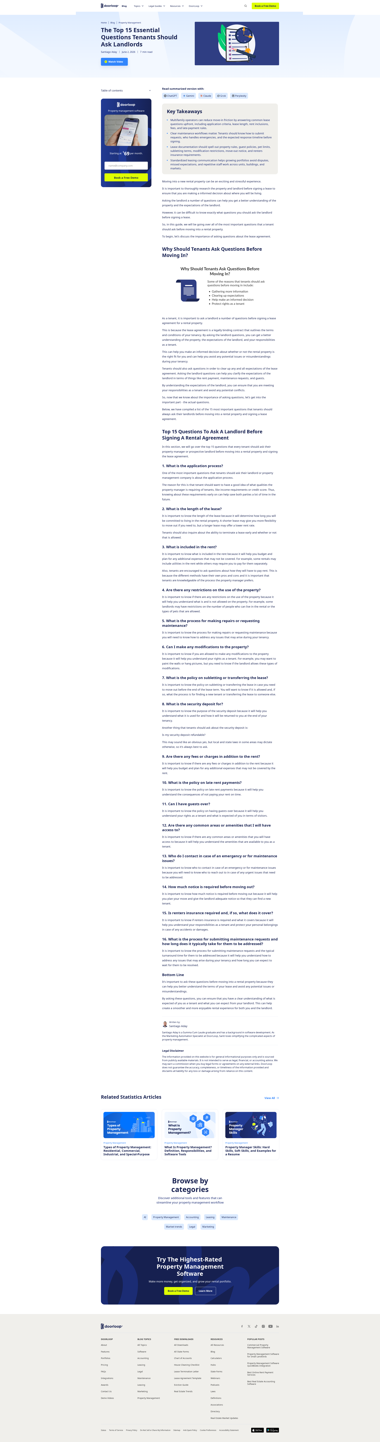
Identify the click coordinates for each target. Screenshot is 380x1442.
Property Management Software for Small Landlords (263, 1355)
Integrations (107, 1378)
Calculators (216, 1358)
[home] (110, 5)
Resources (217, 1339)
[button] (139, 6)
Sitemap (176, 1430)
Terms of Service (116, 1430)
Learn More (205, 1291)
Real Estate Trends (183, 1391)
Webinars (215, 1378)
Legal (140, 1371)
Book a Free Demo (265, 6)
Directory (215, 1411)
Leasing (141, 1365)
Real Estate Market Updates (224, 1418)
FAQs (103, 1371)
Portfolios (105, 1358)
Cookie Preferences (208, 1430)
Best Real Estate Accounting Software (261, 1382)
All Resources (217, 1345)
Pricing (104, 1365)
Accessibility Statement (229, 1430)
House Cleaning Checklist (186, 1365)
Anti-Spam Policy (190, 1430)
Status (103, 1430)
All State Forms (181, 1352)
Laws (213, 1391)
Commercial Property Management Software (258, 1346)
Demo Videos (107, 1398)
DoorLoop (107, 1339)
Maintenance (144, 1378)
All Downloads (181, 1345)
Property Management (130, 22)
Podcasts (215, 1385)
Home (104, 22)
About (104, 1345)
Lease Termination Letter (186, 1371)
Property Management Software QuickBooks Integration (263, 1364)
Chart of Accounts (183, 1358)
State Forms (216, 1371)
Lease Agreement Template (187, 1378)
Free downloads (183, 1339)
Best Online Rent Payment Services (260, 1373)
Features (105, 1352)
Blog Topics (144, 1339)
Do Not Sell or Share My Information (155, 1430)
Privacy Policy (131, 1430)
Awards (104, 1385)
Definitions (216, 1398)
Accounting (143, 1358)
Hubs (213, 1365)
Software (141, 1352)
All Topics (142, 1345)
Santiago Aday (109, 52)
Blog (124, 5)
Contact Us (106, 1391)
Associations (217, 1405)
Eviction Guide (181, 1385)
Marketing (142, 1391)
